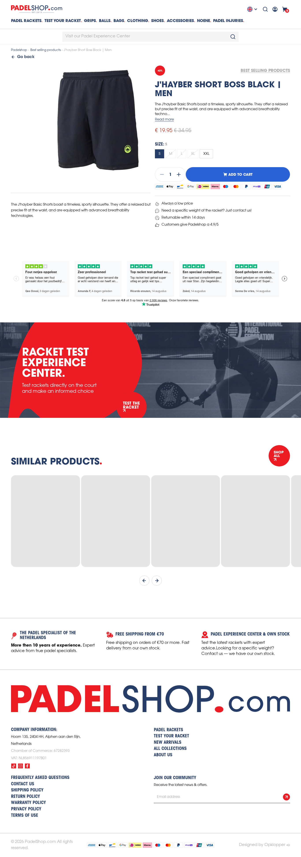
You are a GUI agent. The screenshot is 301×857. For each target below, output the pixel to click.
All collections (170, 749)
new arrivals (167, 743)
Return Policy (25, 797)
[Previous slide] (144, 581)
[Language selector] (252, 9)
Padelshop (19, 50)
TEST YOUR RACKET (63, 20)
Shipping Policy (27, 790)
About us (163, 755)
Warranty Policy (28, 803)
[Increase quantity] (180, 174)
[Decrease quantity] (160, 174)
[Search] (265, 9)
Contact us (22, 784)
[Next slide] (157, 581)
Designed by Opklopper (262, 845)
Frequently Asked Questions (40, 778)
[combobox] (150, 37)
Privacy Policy (26, 809)
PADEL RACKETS (168, 730)
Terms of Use (24, 816)
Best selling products (45, 50)
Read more (164, 119)
